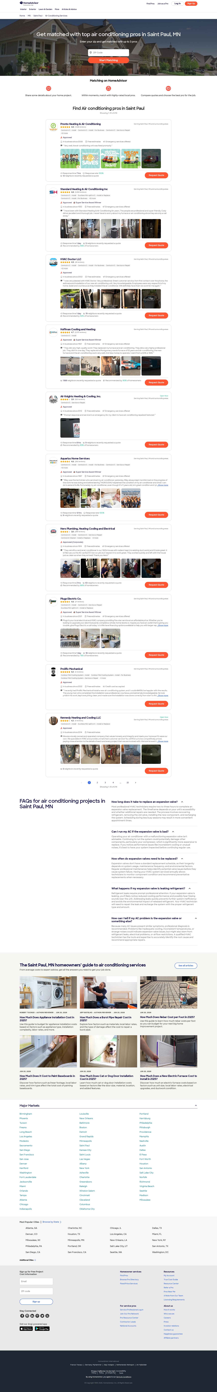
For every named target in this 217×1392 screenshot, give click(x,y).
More (57, 9)
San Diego (25, 1150)
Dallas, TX (157, 1228)
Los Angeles (26, 1136)
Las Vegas (84, 1159)
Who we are (169, 1314)
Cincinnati (84, 1195)
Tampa (23, 1195)
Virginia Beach (147, 1186)
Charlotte (84, 1177)
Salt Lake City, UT (119, 1246)
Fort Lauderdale (28, 1177)
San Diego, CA (33, 1252)
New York (84, 1168)
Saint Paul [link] (38, 16)
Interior (23, 9)
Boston (83, 1127)
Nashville (144, 1141)
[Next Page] (135, 782)
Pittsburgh (145, 1127)
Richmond (145, 1181)
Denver (23, 1163)
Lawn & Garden (45, 9)
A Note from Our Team (173, 1296)
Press (166, 1322)
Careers (167, 1318)
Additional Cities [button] (27, 1260)
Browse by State (51, 1222)
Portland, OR (74, 1246)
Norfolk (143, 1177)
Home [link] (22, 16)
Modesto (24, 1141)
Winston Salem (87, 1191)
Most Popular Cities (29, 1222)
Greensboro (85, 1181)
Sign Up (191, 3)
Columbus (84, 1204)
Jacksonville (26, 1181)
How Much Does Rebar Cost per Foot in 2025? (167, 1017)
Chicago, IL (115, 1228)
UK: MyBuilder (141, 1365)
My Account (169, 1275)
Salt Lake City (146, 1172)
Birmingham (26, 1114)
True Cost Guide (171, 1279)
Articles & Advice (69, 9)
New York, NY (159, 1240)
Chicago (24, 1204)
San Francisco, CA (77, 1252)
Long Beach (26, 1132)
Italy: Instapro (109, 1365)
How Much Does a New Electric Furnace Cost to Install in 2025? (168, 1077)
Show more (163, 485)
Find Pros (124, 1275)
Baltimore (84, 1123)
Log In (178, 3)
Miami (23, 1186)
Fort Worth (145, 1159)
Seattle (143, 1191)
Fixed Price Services (129, 1283)
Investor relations (171, 1326)
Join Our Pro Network (129, 1314)
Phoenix (24, 1118)
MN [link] (29, 16)
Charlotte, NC (75, 1228)
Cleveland (84, 1200)
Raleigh (83, 1186)
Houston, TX (74, 1234)
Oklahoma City (87, 1209)
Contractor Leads (128, 1322)
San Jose (24, 1159)
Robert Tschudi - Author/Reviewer (36, 1013)
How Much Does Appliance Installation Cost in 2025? (47, 1019)
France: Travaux (76, 1365)
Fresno (23, 1127)
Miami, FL (157, 1234)
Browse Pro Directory (129, 1279)
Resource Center (171, 1283)
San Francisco (27, 1154)
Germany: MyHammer (93, 1365)
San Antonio (146, 1168)
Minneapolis (85, 1141)
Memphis (144, 1136)
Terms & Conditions (123, 1377)
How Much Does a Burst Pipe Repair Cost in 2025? (105, 1019)
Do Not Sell (110, 1372)
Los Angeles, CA (118, 1234)
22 (128, 782)
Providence (145, 1132)
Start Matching (108, 60)
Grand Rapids (86, 1136)
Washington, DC (160, 1252)
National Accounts (128, 1326)
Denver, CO (31, 1234)
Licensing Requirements (174, 1300)
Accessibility (121, 1372)
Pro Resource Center (129, 1318)
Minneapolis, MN (76, 1240)
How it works (169, 1310)
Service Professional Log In (131, 1310)
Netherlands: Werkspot (125, 1365)
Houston (144, 1163)
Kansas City (85, 1150)
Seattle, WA (116, 1252)
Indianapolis (26, 1209)
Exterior (32, 9)
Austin (143, 1145)
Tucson (23, 1123)
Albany (83, 1163)
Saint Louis (84, 1154)
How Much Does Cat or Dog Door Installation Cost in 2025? (106, 1077)
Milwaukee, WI (33, 1240)
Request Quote (156, 175)
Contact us (169, 1330)
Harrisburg (145, 1118)
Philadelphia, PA (34, 1246)
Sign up (36, 1301)
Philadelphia (146, 1123)
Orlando (24, 1191)
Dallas (143, 1150)
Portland (144, 1114)
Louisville (84, 1114)
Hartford (24, 1168)
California (101, 1372)
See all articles (186, 965)
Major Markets (29, 1106)
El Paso (143, 1154)
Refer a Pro (168, 1287)
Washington (26, 1172)
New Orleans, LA (118, 1240)
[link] (108, 128)
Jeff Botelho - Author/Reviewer (95, 1013)
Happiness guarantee (173, 1334)
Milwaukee (145, 1200)
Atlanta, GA (31, 1228)
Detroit (83, 1132)
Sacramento (26, 1145)
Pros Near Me (169, 1292)
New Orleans (86, 1118)
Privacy (94, 1372)
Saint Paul (84, 1145)
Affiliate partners (171, 1338)
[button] (70, 158)
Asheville (84, 1172)
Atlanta (23, 1200)
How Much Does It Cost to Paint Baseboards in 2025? (47, 1077)
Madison (144, 1195)
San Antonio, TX (160, 1246)
